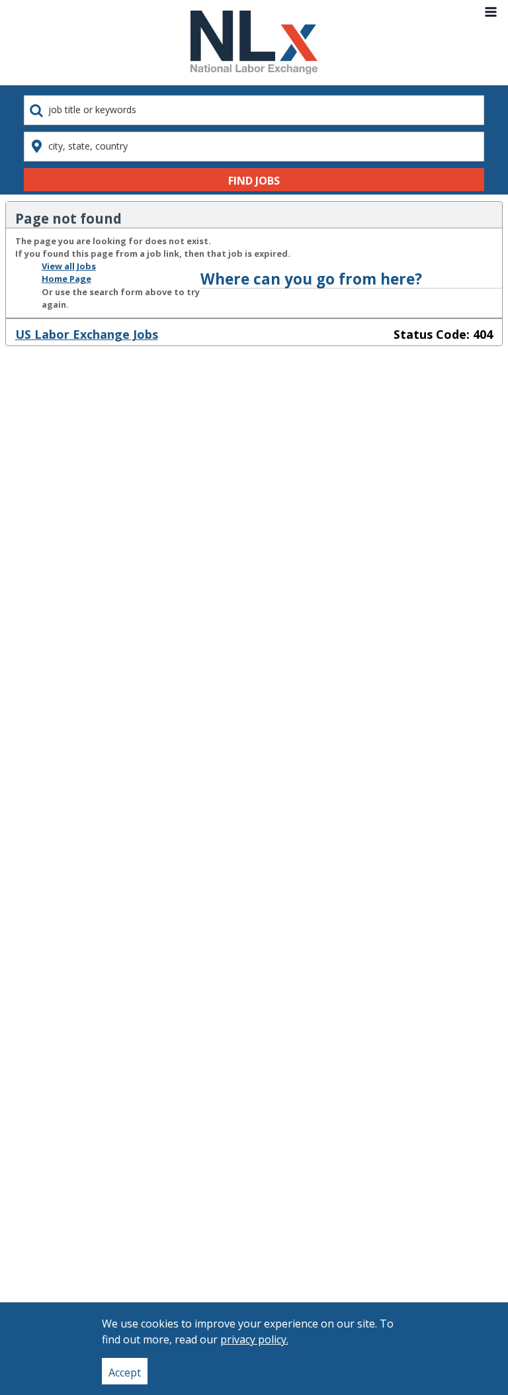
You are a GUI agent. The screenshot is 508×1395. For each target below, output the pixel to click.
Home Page (66, 279)
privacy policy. (254, 1339)
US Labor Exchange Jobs (86, 334)
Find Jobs (254, 180)
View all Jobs (69, 266)
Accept (124, 1372)
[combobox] (254, 110)
